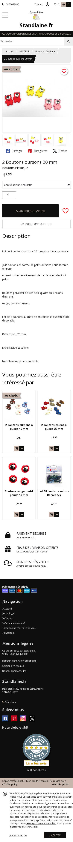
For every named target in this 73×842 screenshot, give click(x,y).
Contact (38, 4)
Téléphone (10, 702)
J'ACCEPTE (55, 835)
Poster (62, 151)
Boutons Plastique (15, 168)
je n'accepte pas (18, 835)
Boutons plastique (45, 51)
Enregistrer (40, 151)
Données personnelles (14, 671)
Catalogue (9, 613)
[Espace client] (47, 4)
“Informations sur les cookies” (56, 820)
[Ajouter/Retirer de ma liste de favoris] (65, 210)
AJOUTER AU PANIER (30, 211)
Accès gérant (61, 784)
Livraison (9, 632)
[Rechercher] (68, 41)
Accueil (9, 51)
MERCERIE (24, 51)
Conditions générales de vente (20, 628)
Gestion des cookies (13, 666)
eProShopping (9, 784)
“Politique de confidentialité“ (41, 823)
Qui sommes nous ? (14, 623)
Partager (16, 151)
